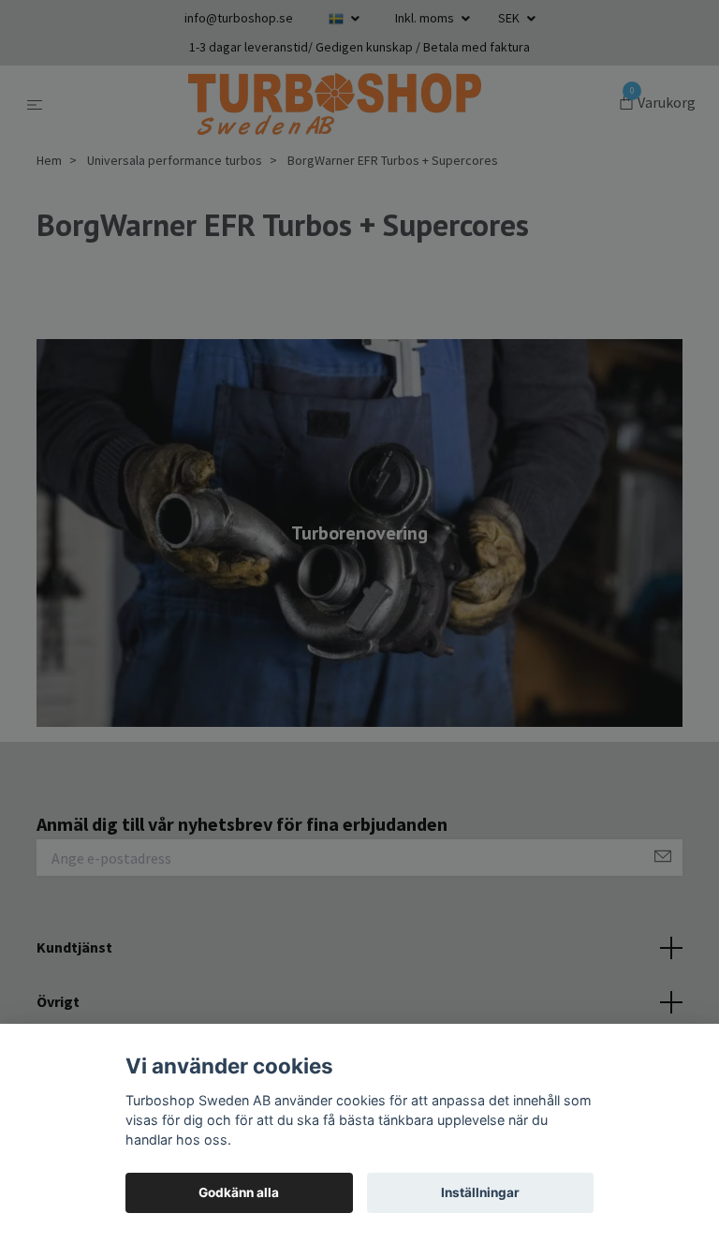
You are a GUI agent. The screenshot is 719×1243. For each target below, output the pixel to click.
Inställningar (480, 1192)
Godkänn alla (238, 1192)
